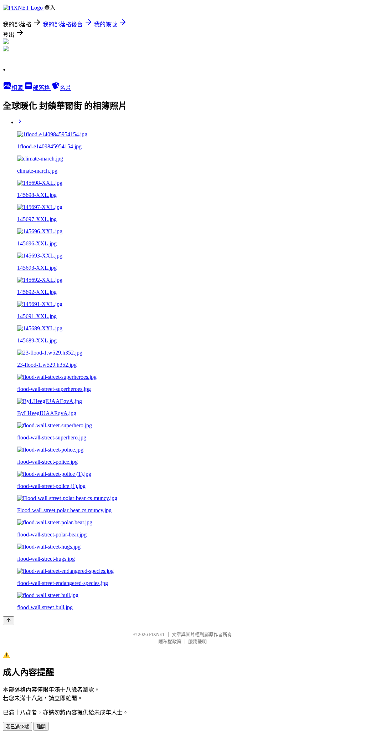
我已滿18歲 (17, 726)
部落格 (42, 88)
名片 (65, 88)
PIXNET (157, 634)
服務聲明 (197, 641)
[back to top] (8, 620)
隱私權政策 (169, 641)
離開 (41, 726)
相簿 (17, 88)
